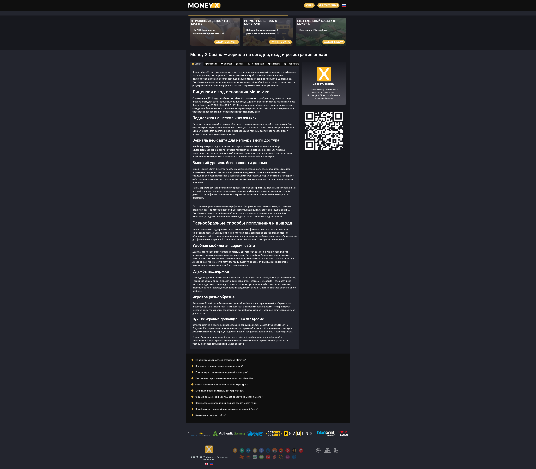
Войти (309, 5)
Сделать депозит (226, 42)
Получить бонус (280, 42)
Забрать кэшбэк (333, 42)
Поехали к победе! (324, 93)
